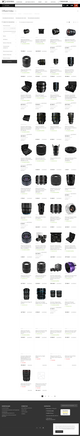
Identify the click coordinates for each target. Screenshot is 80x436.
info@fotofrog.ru (50, 413)
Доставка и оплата (26, 408)
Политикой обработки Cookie (68, 428)
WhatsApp (43, 427)
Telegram (40, 427)
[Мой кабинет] (64, 5)
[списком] (76, 22)
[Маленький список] (67, 22)
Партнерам (24, 411)
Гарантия (23, 409)
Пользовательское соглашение (10, 409)
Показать (9, 61)
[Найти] (61, 5)
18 (54, 396)
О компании (5, 408)
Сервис (23, 413)
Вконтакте (37, 427)
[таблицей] (78, 22)
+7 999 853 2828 (63, 1)
